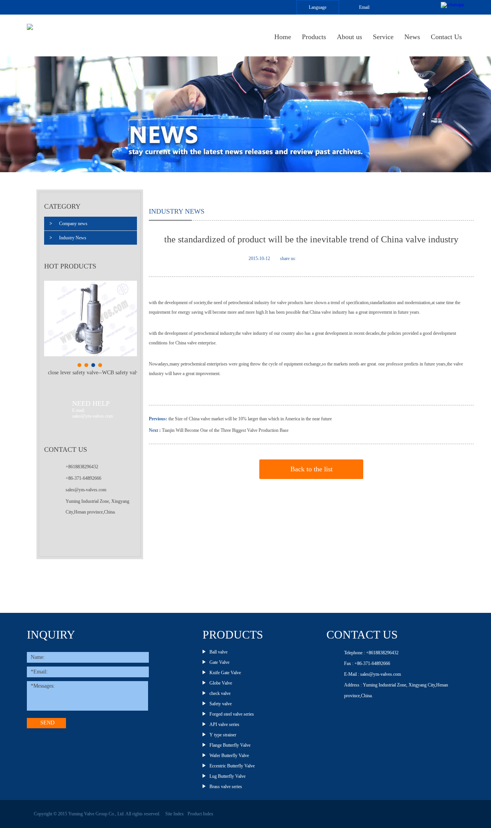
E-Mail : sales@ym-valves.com (372, 674)
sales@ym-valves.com (86, 489)
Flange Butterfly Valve (229, 745)
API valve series (224, 724)
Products (314, 37)
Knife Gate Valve (225, 672)
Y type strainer (222, 734)
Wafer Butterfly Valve (229, 755)
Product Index (200, 813)
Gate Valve (219, 662)
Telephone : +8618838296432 (371, 652)
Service (383, 37)
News (412, 37)
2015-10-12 (259, 258)
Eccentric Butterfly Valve (232, 766)
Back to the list (311, 469)
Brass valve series (225, 786)
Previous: (158, 418)
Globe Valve (220, 683)
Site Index (174, 813)
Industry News (67, 237)
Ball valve (218, 652)
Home (282, 37)
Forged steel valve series (231, 714)
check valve (220, 693)
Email (364, 7)
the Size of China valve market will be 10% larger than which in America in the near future (250, 418)
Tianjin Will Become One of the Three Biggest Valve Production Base (225, 430)
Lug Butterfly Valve (227, 776)
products (233, 634)
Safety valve (220, 703)
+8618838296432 (82, 466)
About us (349, 37)
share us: (288, 258)
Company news (68, 223)
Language (317, 7)
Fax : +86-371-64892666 (367, 663)
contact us (362, 634)
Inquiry (51, 634)
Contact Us (446, 37)
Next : (155, 430)
